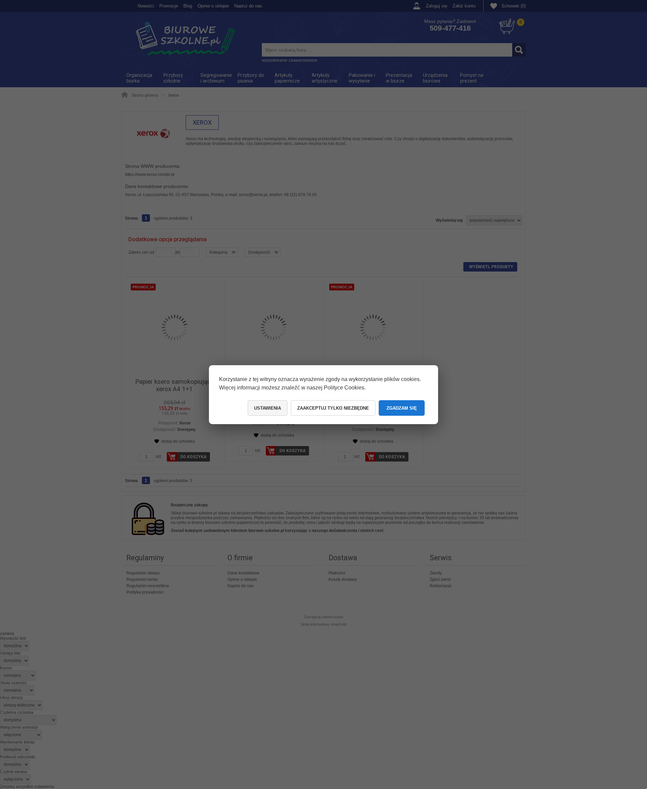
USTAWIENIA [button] (267, 408)
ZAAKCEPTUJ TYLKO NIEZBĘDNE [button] (333, 408)
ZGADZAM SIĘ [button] (402, 408)
